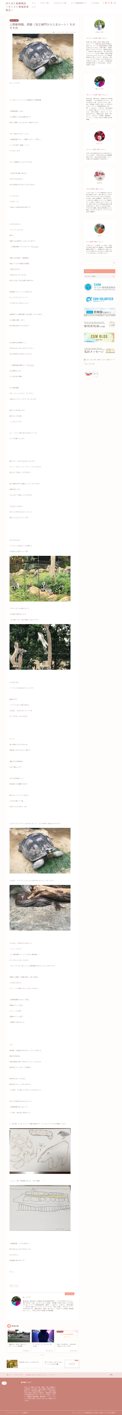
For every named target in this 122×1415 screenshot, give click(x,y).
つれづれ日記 (95, 3)
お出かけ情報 (14, 1286)
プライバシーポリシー (14, 1412)
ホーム (34, 3)
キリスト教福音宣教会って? (78, 3)
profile (34, 7)
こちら (36, 247)
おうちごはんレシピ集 (60, 3)
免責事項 (25, 1412)
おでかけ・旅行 (44, 3)
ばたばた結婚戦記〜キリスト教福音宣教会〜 (17, 7)
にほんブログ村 (89, 364)
